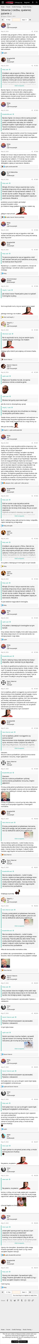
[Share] (32, 31)
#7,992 (36, 496)
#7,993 (36, 538)
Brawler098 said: (7, 114)
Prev (8, 20)
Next (23, 20)
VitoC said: (5, 1146)
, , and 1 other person (16, 483)
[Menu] (2, 2)
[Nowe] (33, 2)
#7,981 (36, 31)
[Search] (37, 2)
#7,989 (36, 330)
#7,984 (36, 151)
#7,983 (36, 110)
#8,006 (36, 1099)
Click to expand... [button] (20, 86)
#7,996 (36, 652)
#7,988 (36, 286)
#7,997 (36, 689)
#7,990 (36, 372)
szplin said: (5, 376)
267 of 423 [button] (16, 20)
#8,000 (36, 819)
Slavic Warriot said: (7, 732)
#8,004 (36, 1013)
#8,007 (36, 1142)
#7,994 (36, 579)
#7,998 (36, 728)
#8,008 (36, 1175)
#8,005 (36, 1067)
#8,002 (36, 906)
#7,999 (36, 769)
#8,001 (36, 867)
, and (15, 217)
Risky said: (5, 69)
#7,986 (36, 230)
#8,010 (36, 1268)
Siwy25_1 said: (6, 290)
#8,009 (36, 1223)
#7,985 (36, 179)
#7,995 (36, 618)
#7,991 (36, 443)
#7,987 (36, 249)
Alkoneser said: (6, 334)
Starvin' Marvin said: (8, 1017)
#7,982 (36, 65)
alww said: (5, 1179)
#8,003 (36, 983)
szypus (4, 16)
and (11, 166)
